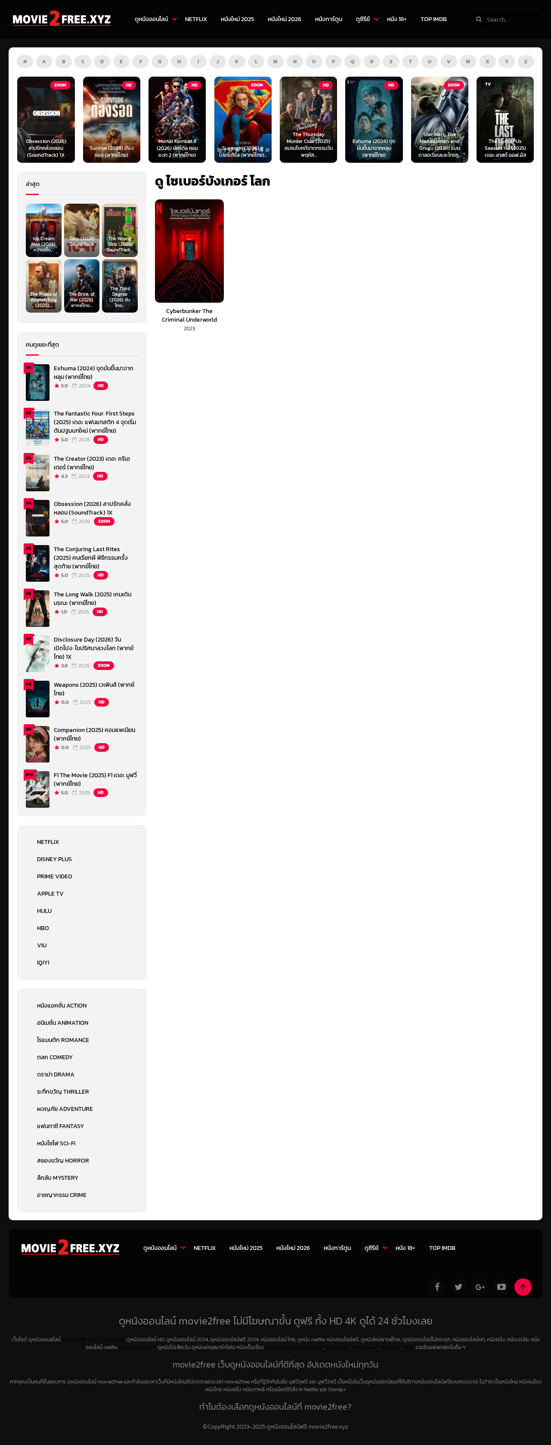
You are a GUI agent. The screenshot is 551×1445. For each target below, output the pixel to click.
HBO (43, 928)
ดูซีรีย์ (363, 19)
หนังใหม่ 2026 (284, 19)
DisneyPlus (337, 1347)
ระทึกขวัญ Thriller (63, 1091)
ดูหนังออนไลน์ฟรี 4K (286, 1347)
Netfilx (316, 1347)
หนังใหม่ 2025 (237, 19)
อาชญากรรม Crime (62, 1195)
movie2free (74, 1339)
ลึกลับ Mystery (57, 1177)
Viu (41, 945)
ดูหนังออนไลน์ (151, 19)
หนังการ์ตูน (328, 19)
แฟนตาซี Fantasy (60, 1126)
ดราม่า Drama (55, 1074)
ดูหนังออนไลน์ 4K (107, 1339)
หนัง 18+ (397, 19)
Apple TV (50, 893)
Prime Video (54, 876)
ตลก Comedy (55, 1057)
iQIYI (43, 962)
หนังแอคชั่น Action (62, 1005)
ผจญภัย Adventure (65, 1108)
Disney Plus (54, 859)
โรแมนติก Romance (63, 1040)
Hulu (44, 910)
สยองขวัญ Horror (63, 1160)
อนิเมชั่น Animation (62, 1022)
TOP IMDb (434, 19)
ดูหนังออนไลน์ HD (137, 1347)
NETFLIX (196, 19)
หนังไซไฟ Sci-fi (56, 1143)
